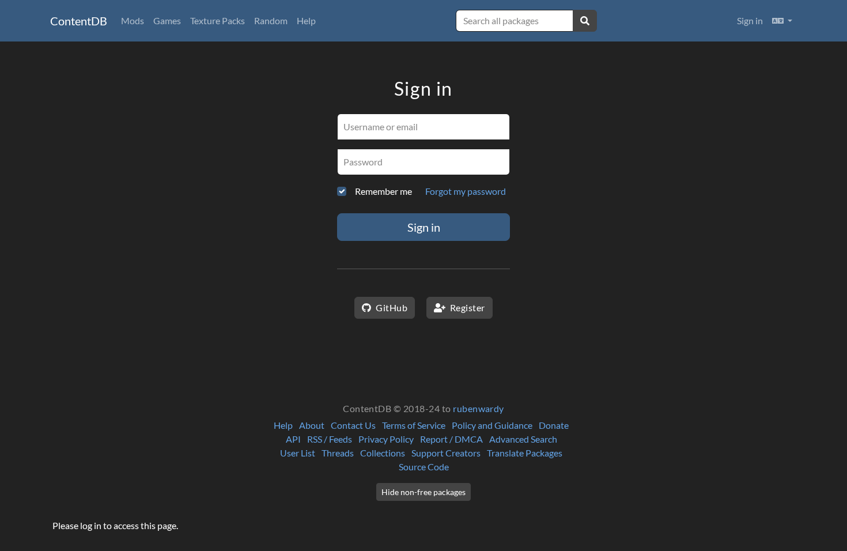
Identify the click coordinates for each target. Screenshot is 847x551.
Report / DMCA (451, 438)
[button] (782, 20)
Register (466, 307)
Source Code (424, 466)
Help (306, 20)
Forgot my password (465, 191)
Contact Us (353, 425)
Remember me (383, 191)
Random (271, 20)
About (311, 425)
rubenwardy (478, 408)
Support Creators (446, 452)
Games (167, 20)
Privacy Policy (386, 438)
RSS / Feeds (329, 438)
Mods (132, 20)
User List (297, 452)
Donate (554, 425)
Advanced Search (523, 438)
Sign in (750, 20)
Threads (338, 452)
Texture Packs (217, 20)
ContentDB (78, 21)
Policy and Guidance (492, 425)
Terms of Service (413, 425)
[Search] (585, 21)
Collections (382, 452)
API (293, 438)
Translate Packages (524, 452)
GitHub (390, 307)
